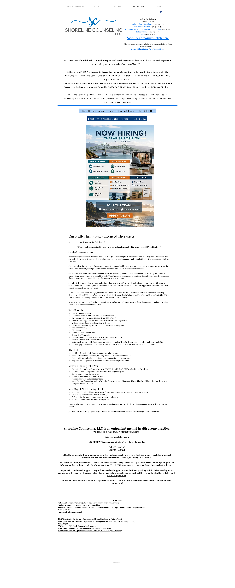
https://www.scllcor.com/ (149, 411)
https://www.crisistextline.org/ (159, 465)
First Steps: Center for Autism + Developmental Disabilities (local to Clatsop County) (90, 519)
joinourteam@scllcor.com (130, 411)
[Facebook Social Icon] (161, 12)
